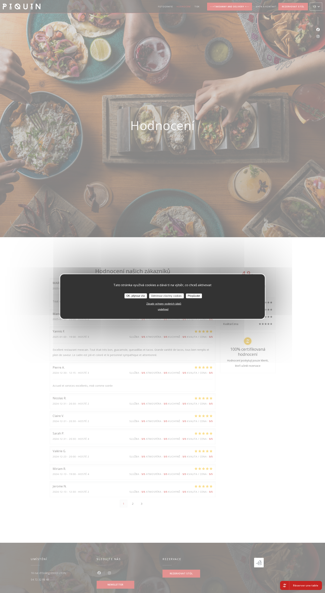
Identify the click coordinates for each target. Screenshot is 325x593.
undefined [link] (163, 309)
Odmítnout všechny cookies (166, 295)
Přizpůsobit (194, 295)
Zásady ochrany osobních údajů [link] (163, 304)
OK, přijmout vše (135, 295)
